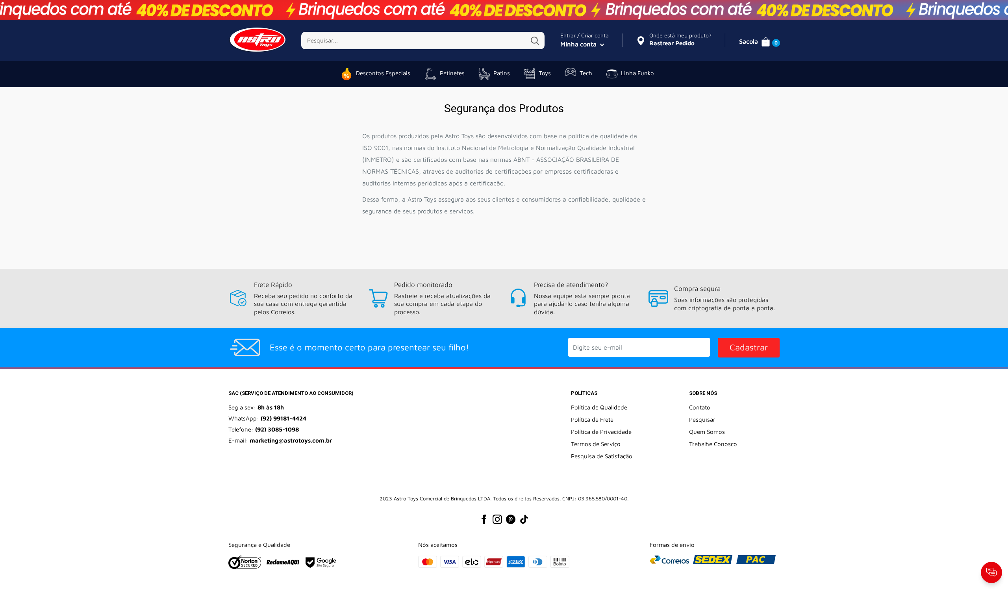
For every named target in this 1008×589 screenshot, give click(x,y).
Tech (586, 73)
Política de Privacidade (601, 431)
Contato (699, 407)
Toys (545, 73)
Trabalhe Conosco (713, 444)
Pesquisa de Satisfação (601, 456)
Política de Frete (592, 419)
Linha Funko (637, 73)
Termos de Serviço (596, 444)
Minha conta (579, 44)
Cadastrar (749, 347)
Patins (501, 73)
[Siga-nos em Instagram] (497, 519)
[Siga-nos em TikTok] (524, 519)
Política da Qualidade (599, 407)
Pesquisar (702, 419)
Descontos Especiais (383, 73)
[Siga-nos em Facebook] (484, 519)
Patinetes (452, 73)
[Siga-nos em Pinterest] (510, 519)
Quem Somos (707, 431)
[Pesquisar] (535, 40)
